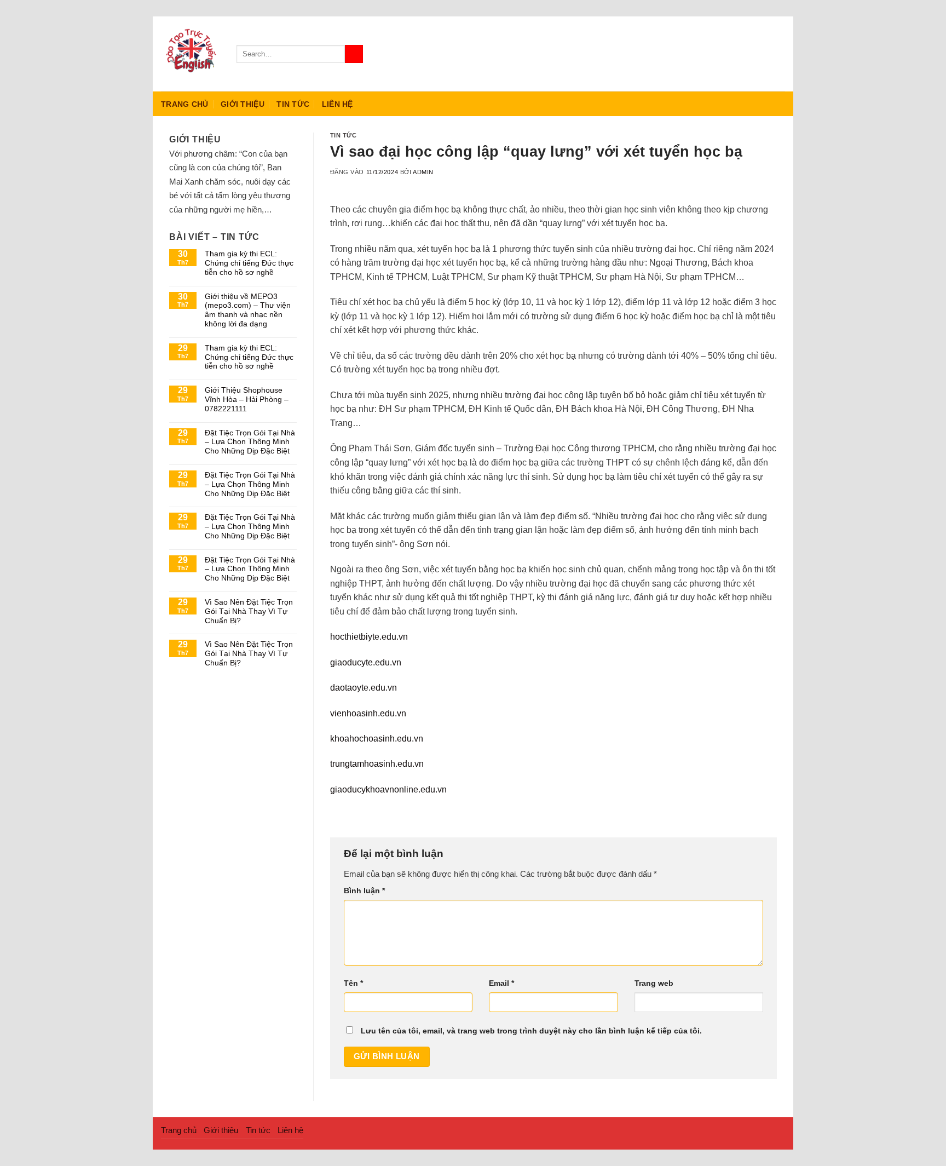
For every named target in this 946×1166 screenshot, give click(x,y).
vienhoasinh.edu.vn (368, 713)
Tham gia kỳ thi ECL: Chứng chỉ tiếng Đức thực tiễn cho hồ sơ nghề (249, 263)
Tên (353, 983)
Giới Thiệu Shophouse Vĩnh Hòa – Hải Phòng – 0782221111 (247, 399)
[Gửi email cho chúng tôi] (778, 54)
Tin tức (292, 104)
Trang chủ (185, 104)
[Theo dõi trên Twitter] (763, 54)
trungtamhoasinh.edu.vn (377, 763)
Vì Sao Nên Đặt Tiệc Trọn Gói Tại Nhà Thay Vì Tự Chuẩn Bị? (249, 611)
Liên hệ (337, 104)
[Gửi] (354, 54)
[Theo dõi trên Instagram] (749, 54)
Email (501, 983)
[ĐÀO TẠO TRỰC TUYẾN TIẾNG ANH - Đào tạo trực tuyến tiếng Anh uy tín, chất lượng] (190, 54)
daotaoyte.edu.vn (363, 687)
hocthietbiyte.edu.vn (369, 636)
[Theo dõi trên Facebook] (735, 54)
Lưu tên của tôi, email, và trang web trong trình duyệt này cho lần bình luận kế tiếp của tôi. (531, 1031)
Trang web (653, 983)
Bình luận (364, 891)
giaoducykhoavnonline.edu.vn (388, 789)
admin (423, 172)
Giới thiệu (242, 104)
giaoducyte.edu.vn (365, 662)
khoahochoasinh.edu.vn (376, 738)
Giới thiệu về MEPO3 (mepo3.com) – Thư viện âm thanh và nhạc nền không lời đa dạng (248, 310)
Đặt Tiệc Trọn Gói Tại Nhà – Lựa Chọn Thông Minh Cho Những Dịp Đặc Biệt (250, 442)
